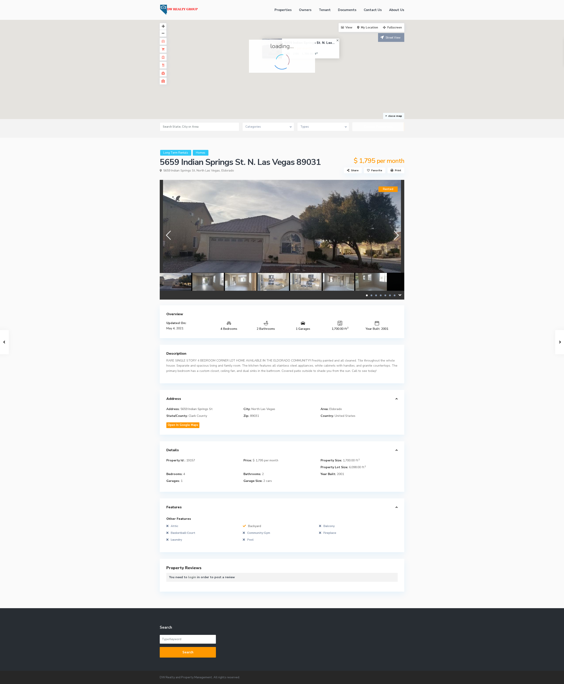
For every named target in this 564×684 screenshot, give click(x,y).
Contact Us (373, 10)
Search (187, 652)
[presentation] (168, 235)
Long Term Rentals (175, 153)
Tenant (325, 10)
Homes (200, 153)
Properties (283, 10)
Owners (305, 10)
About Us (396, 10)
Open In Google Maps (183, 425)
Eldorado (227, 170)
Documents (347, 10)
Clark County (198, 416)
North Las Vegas (208, 170)
